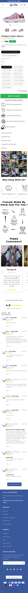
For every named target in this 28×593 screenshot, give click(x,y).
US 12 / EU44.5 (7, 87)
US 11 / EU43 (6, 84)
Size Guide (24, 91)
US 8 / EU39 (6, 74)
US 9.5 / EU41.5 (18, 77)
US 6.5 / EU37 (7, 70)
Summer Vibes (7, 524)
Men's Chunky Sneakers (10, 55)
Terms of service (14, 590)
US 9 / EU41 (6, 77)
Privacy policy (23, 588)
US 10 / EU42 (6, 80)
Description (5, 136)
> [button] (14, 484)
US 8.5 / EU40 (18, 74)
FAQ (4, 539)
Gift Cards (5, 514)
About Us (5, 511)
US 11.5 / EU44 (18, 84)
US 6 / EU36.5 (18, 67)
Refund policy (15, 588)
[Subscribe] (23, 563)
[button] (3, 5)
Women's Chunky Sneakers (11, 52)
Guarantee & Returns (8, 144)
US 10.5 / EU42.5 (19, 80)
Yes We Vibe (8, 588)
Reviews (4, 148)
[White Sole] (2, 61)
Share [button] (9, 326)
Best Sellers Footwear (9, 517)
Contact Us (6, 533)
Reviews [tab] (4, 313)
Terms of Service (7, 546)
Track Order (6, 536)
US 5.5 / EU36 (6, 67)
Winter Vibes (6, 520)
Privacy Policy (6, 543)
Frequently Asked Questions (14, 100)
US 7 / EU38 (18, 70)
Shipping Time (6, 140)
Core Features (6, 133)
